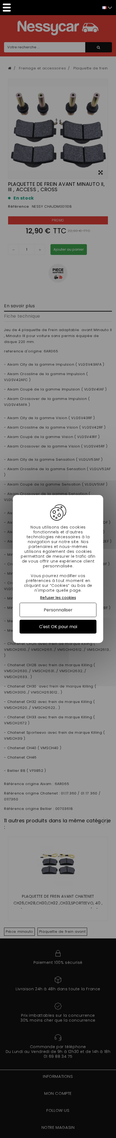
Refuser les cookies (58, 597)
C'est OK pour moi (58, 627)
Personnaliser (58, 610)
